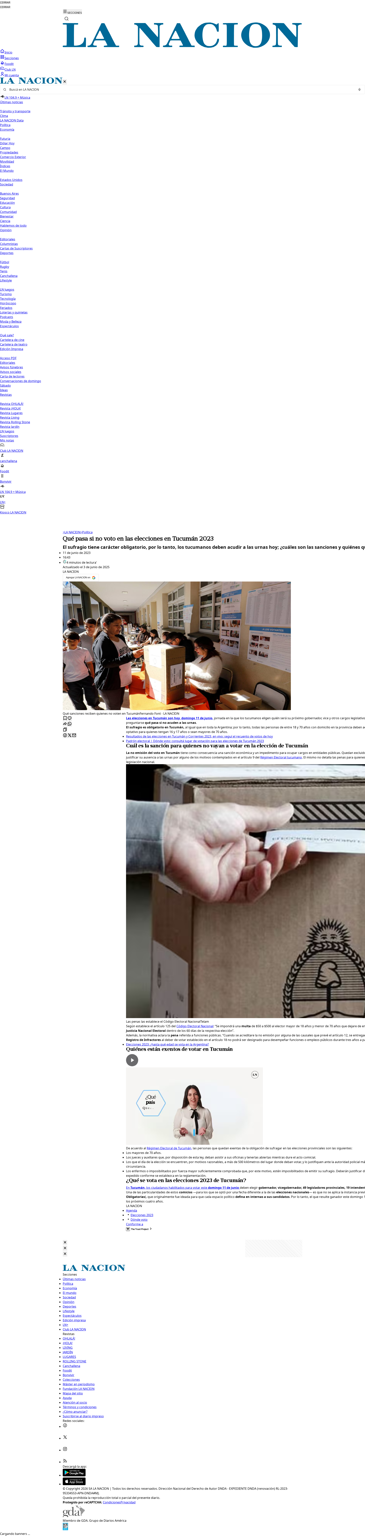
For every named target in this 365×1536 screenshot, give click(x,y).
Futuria (5, 139)
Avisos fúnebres (11, 367)
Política (86, 532)
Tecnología (8, 299)
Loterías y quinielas (14, 312)
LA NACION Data (12, 120)
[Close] (65, 1242)
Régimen (266, 757)
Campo (5, 148)
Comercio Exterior (13, 157)
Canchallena (8, 276)
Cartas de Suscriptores (16, 248)
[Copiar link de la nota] (65, 729)
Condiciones (112, 1502)
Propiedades (9, 152)
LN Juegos (7, 289)
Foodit (9, 64)
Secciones (12, 58)
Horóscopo (8, 303)
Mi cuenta (12, 75)
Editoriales (7, 239)
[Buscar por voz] (359, 89)
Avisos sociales (10, 372)
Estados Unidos (11, 180)
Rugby (4, 267)
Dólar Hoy (7, 143)
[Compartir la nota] (65, 724)
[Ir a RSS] (65, 1462)
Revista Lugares (11, 413)
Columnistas (9, 244)
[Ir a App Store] (74, 1484)
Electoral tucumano (287, 757)
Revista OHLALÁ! (11, 404)
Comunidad (8, 212)
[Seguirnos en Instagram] (65, 1450)
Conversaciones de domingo (20, 381)
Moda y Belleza (10, 321)
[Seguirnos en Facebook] (65, 1426)
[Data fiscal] (65, 1529)
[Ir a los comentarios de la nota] (69, 718)
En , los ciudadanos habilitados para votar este (183, 1188)
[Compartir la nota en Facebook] (65, 735)
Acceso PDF (8, 358)
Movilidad (7, 161)
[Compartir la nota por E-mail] (74, 735)
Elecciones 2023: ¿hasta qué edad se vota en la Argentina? (167, 1044)
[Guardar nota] (65, 718)
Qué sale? (7, 335)
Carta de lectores (12, 376)
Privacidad (128, 1502)
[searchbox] (181, 89)
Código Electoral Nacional (194, 1026)
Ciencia (5, 221)
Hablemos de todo (13, 225)
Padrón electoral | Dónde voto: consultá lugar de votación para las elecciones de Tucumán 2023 (195, 741)
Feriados (6, 308)
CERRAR (5, 2)
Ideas (4, 390)
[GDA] (74, 1516)
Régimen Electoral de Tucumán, (169, 1148)
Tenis (3, 271)
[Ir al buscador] (66, 18)
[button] (182, 296)
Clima (4, 116)
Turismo (6, 294)
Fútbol (4, 262)
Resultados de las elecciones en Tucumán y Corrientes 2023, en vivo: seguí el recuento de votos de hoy (199, 736)
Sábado (5, 385)
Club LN (10, 69)
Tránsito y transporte (15, 111)
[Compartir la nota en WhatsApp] (69, 724)
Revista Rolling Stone (15, 422)
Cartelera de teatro (13, 344)
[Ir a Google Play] (74, 1475)
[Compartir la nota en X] (69, 735)
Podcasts (6, 317)
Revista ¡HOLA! (10, 408)
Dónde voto (139, 1220)
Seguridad (7, 198)
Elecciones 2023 (142, 1215)
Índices (5, 166)
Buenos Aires (9, 193)
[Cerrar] (64, 81)
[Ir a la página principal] (182, 47)
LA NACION (71, 532)
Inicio (8, 52)
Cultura (5, 207)
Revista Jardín (9, 427)
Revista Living (9, 417)
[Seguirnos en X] (65, 1438)
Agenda (131, 1210)
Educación (7, 203)
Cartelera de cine (12, 340)
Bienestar (7, 216)
